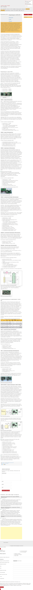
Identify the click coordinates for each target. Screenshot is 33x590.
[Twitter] (2, 464)
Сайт (2, 487)
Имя (3, 481)
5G (23, 10)
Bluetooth (16, 10)
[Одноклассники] (3, 464)
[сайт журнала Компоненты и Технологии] (22, 542)
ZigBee (19, 10)
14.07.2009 (3, 462)
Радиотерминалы (7, 10)
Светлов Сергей (11, 17)
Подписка (27, 2)
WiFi (14, 10)
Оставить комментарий (5, 463)
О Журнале (2, 5)
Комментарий (4, 473)
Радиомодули (3, 10)
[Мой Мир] (4, 464)
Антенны (12, 10)
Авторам (5, 5)
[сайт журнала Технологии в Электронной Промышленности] (16, 542)
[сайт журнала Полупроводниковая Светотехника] (14, 544)
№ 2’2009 (10, 19)
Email (3, 484)
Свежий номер (28, 1)
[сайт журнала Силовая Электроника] (11, 542)
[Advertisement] (11, 533)
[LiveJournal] (5, 464)
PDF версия (10, 21)
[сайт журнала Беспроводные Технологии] (27, 542)
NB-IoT (22, 10)
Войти (1, 6)
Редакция (8, 5)
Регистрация (5, 6)
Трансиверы (8, 462)
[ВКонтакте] (1, 464)
